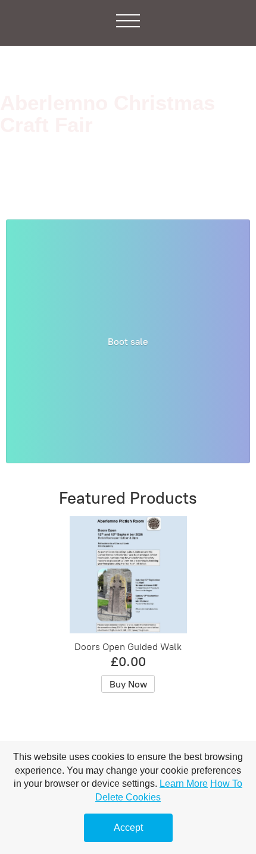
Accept (128, 827)
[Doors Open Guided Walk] (128, 574)
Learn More (184, 783)
